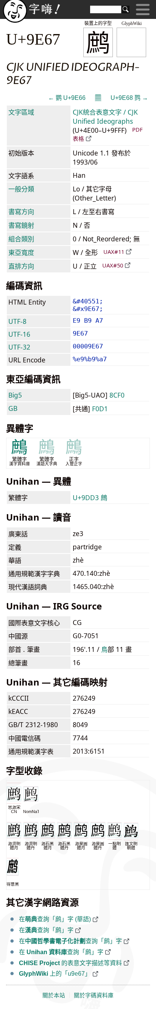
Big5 (15, 395)
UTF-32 (19, 346)
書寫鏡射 (21, 225)
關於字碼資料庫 (94, 995)
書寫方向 (21, 211)
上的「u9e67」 (55, 973)
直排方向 (21, 266)
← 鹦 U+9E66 (67, 98)
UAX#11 (113, 251)
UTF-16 (19, 334)
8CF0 (117, 395)
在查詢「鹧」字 (46, 930)
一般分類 (21, 188)
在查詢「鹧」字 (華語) (55, 919)
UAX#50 (112, 265)
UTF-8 (17, 321)
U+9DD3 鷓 (90, 497)
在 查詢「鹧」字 (61, 952)
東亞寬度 (21, 252)
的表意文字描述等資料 (70, 963)
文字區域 (21, 112)
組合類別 (21, 238)
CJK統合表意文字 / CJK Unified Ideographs (105, 116)
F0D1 (100, 408)
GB (12, 408)
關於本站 (53, 995)
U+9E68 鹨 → (129, 98)
